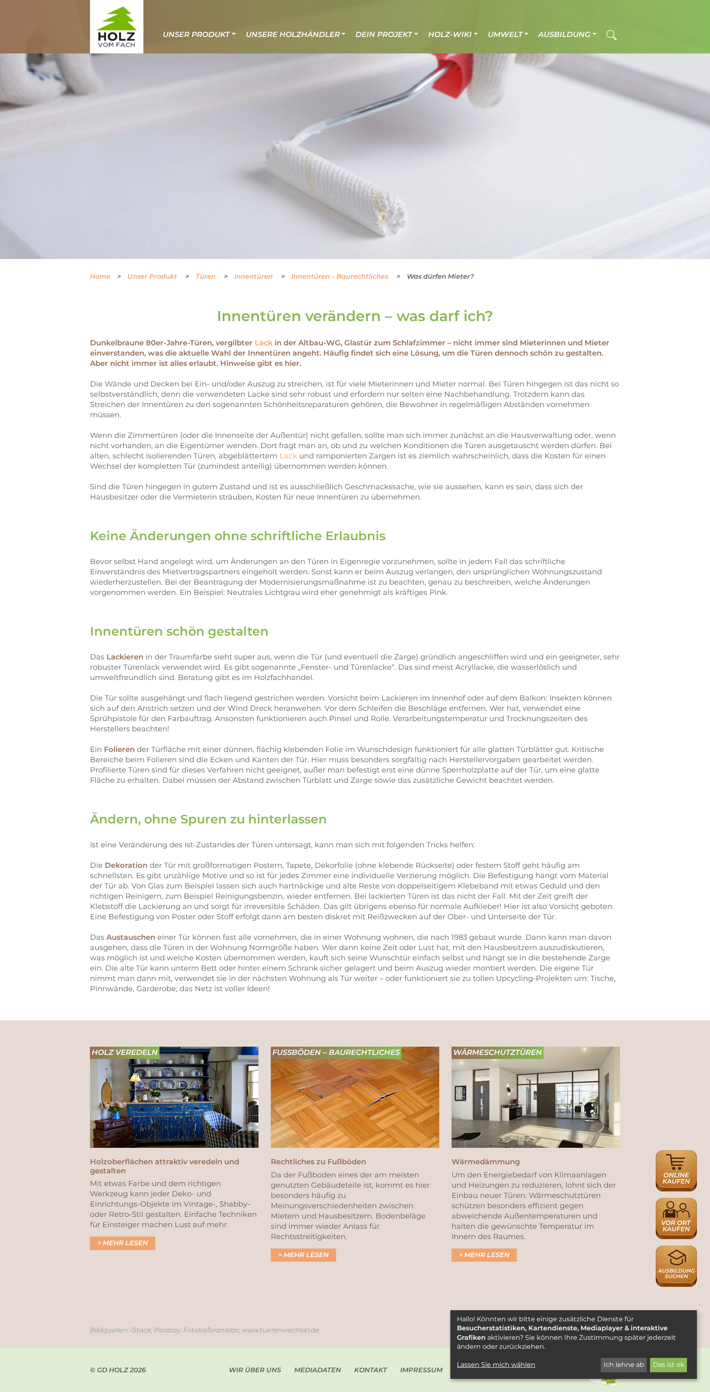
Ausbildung (564, 34)
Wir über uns (255, 1370)
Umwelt (505, 34)
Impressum (421, 1370)
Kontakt (370, 1370)
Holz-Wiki (450, 34)
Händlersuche (676, 1202)
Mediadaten (317, 1370)
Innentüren (254, 276)
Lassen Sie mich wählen (496, 1365)
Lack (263, 342)
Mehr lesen (125, 1243)
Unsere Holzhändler (293, 34)
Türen (206, 276)
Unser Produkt (196, 34)
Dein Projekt (383, 34)
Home (100, 276)
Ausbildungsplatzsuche (676, 1250)
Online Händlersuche (676, 1159)
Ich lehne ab (624, 1365)
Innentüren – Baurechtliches (340, 276)
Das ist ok (669, 1365)
